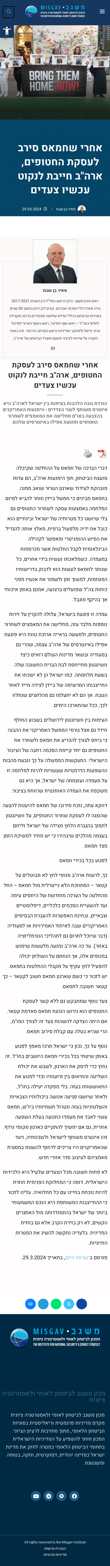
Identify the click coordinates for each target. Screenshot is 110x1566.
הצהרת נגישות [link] (55, 1548)
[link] (7, 31)
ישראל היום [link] (77, 1257)
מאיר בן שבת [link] (66, 209)
